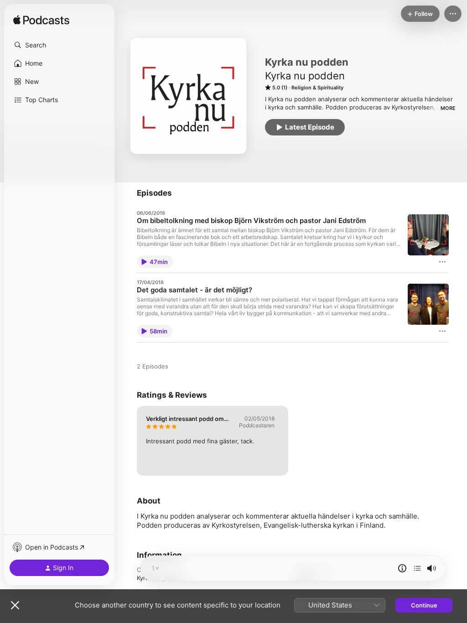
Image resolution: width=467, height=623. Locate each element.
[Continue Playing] (417, 568)
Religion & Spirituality (317, 87)
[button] (59, 45)
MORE (448, 108)
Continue (424, 605)
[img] (41, 20)
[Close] (15, 605)
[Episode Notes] (402, 568)
